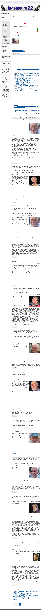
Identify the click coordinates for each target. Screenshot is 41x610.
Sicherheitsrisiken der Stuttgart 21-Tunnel (18, 51)
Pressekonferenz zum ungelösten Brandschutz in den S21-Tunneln (27, 66)
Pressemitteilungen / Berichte (5, 48)
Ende (20, 605)
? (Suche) (36, 2)
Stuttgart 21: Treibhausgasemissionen (6, 75)
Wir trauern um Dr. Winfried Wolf (22, 77)
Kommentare (4, 53)
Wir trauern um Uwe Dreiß (21, 92)
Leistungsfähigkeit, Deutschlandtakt (6, 22)
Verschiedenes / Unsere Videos (6, 57)
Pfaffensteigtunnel (6, 43)
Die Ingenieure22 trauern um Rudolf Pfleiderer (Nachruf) (25, 58)
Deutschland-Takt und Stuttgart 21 (17, 50)
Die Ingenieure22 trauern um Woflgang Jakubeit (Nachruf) (26, 57)
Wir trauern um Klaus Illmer (21, 84)
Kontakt (15, 2)
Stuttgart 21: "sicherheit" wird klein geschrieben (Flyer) (5, 78)
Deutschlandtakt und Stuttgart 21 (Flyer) (5, 84)
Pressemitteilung (27, 268)
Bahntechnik (5, 33)
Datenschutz (30, 2)
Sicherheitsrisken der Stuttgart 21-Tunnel (5, 87)
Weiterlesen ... (14, 163)
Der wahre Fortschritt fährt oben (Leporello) (5, 68)
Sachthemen (4, 20)
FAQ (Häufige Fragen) (5, 54)
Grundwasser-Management (5, 28)
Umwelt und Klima (6, 31)
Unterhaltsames (4, 98)
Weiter (16, 605)
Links (19, 2)
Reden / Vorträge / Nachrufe (5, 51)
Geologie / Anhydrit (6, 29)
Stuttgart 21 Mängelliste (6, 69)
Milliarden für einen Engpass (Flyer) (5, 82)
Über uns (3, 2)
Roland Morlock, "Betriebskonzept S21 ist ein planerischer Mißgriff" (27, 85)
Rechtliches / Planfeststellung (5, 40)
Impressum (24, 2)
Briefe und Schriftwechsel (4, 46)
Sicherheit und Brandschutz (5, 25)
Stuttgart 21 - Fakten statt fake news (5, 72)
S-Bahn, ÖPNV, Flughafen (5, 37)
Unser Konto (9, 2)
